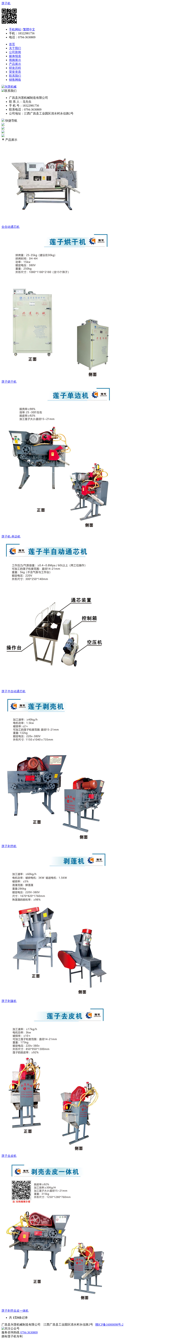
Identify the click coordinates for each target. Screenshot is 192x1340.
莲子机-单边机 (11, 536)
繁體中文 (29, 29)
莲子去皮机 (9, 1155)
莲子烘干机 (9, 381)
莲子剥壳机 (9, 846)
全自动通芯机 (11, 226)
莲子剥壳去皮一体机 (15, 1310)
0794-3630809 (29, 1332)
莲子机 (6, 3)
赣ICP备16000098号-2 (109, 1324)
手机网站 (15, 29)
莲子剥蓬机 (9, 1001)
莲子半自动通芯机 (14, 691)
